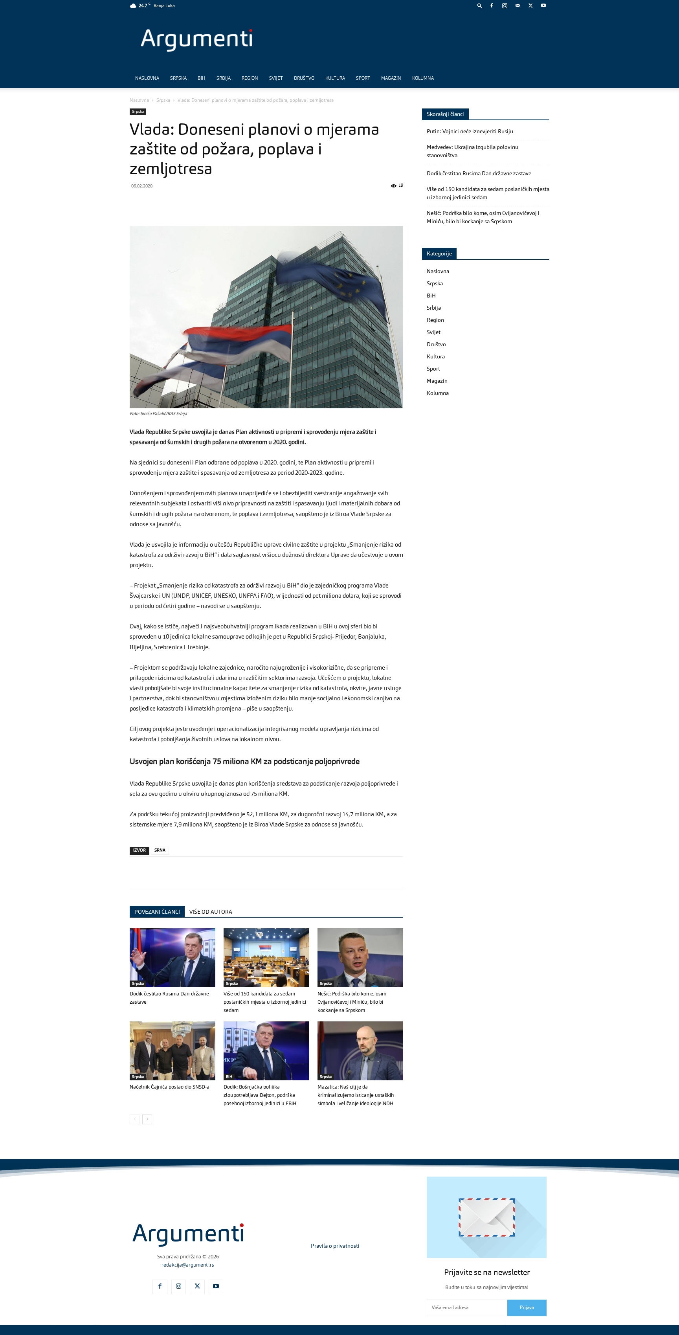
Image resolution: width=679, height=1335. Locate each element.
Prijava (527, 1308)
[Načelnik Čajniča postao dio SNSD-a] (172, 1050)
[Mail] (517, 5)
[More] (264, 203)
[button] (480, 5)
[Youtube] (543, 5)
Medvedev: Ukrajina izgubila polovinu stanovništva (472, 151)
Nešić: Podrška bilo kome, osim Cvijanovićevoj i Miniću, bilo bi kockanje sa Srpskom (351, 1002)
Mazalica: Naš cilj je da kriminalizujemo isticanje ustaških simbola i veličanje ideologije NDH (355, 1095)
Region (250, 78)
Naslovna (147, 78)
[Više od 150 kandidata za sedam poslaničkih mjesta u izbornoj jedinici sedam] (266, 957)
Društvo (304, 78)
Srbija (224, 78)
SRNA (159, 850)
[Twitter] (530, 5)
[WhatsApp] (174, 203)
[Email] (228, 203)
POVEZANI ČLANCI (157, 912)
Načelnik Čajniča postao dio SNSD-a (169, 1087)
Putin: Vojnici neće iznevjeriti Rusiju (470, 131)
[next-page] (147, 1119)
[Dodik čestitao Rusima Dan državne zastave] (172, 957)
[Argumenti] (188, 1235)
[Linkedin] (210, 203)
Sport (363, 78)
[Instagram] (504, 5)
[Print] (246, 203)
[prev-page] (134, 1119)
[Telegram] (192, 203)
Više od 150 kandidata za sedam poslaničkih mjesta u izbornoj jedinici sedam (265, 1002)
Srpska (178, 78)
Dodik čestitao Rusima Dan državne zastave (479, 173)
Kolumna (423, 78)
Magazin (391, 78)
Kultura (335, 78)
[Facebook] (491, 5)
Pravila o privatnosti (335, 1246)
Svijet (276, 78)
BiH (202, 78)
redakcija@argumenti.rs (187, 1265)
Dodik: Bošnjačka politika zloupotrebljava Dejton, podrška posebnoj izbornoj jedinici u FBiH (260, 1095)
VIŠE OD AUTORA (210, 912)
